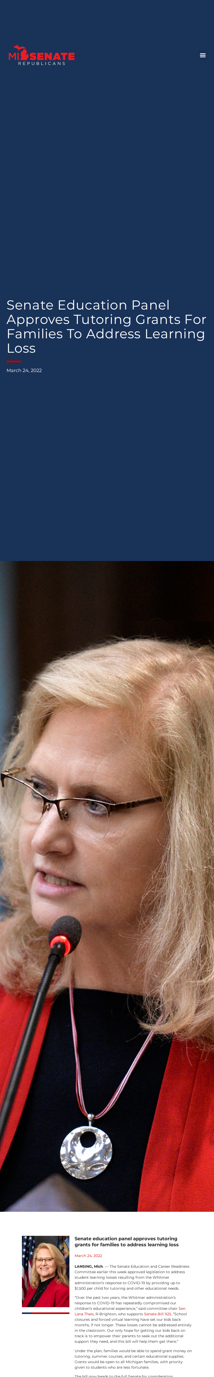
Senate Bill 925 (157, 1314)
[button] (202, 55)
